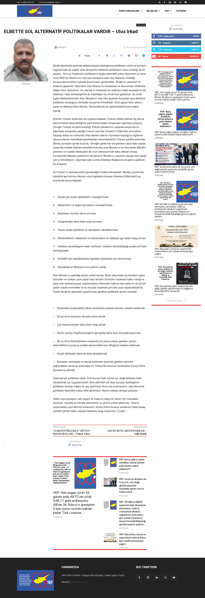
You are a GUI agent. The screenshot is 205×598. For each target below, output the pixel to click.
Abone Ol (194, 56)
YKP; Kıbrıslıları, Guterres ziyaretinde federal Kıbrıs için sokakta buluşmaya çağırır (174, 251)
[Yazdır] (129, 55)
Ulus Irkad (141, 25)
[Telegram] (143, 55)
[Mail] (175, 2)
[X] (180, 2)
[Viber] (121, 55)
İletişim (181, 10)
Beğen (196, 36)
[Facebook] (164, 2)
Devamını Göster (175, 300)
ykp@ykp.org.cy (53, 2)
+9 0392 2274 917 (27, 2)
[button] (159, 2)
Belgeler (152, 10)
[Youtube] (185, 2)
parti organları (129, 10)
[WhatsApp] (114, 55)
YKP (167, 10)
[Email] (136, 55)
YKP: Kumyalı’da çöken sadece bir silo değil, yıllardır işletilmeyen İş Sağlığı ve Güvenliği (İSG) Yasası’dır (174, 288)
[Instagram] (169, 2)
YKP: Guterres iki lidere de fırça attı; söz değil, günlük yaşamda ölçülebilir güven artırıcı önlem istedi (132, 485)
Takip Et (195, 43)
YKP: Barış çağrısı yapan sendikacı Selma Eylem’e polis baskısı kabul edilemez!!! (175, 133)
